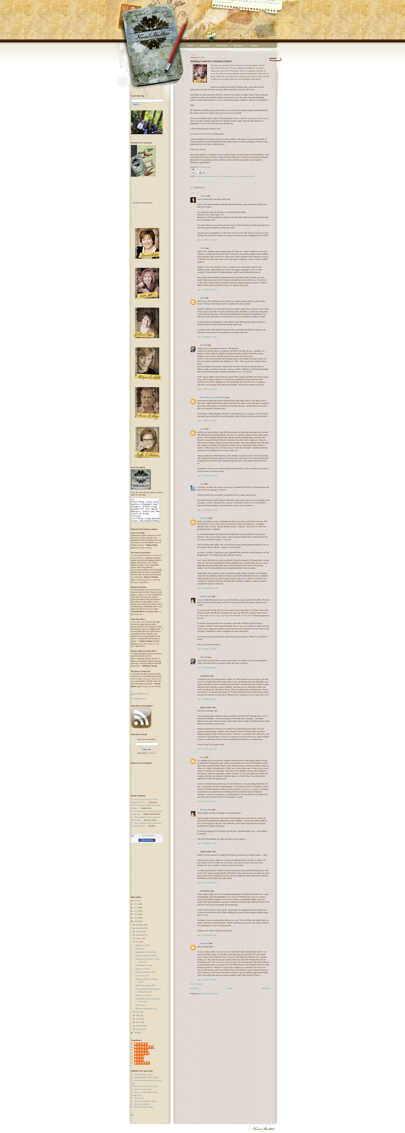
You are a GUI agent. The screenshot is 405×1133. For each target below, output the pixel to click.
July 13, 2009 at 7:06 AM (206, 240)
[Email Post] (229, 169)
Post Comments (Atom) (209, 993)
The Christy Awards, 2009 (145, 985)
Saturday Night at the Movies (146, 955)
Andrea (203, 195)
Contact (254, 45)
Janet (202, 297)
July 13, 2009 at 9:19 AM (206, 420)
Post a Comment (196, 984)
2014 (136, 904)
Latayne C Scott (143, 1053)
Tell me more (140, 1005)
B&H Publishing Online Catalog (146, 1077)
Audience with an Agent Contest (208, 176)
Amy (202, 483)
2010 (136, 918)
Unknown (204, 518)
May (138, 1015)
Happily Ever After (143, 945)
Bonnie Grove (142, 1044)
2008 (136, 1032)
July (138, 942)
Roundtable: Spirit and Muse (146, 952)
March (138, 1022)
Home (190, 45)
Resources (239, 45)
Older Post (265, 988)
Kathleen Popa (205, 596)
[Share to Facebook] (200, 172)
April (138, 1019)
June (138, 1012)
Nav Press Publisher (142, 1104)
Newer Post (194, 988)
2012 (136, 911)
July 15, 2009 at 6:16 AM (206, 749)
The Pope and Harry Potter (146, 972)
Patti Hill (203, 345)
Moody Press (139, 1098)
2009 (136, 921)
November (140, 928)
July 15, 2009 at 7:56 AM (206, 882)
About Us (205, 45)
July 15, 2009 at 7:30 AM (206, 801)
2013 (136, 907)
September (140, 935)
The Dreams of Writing (144, 965)
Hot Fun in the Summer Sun (146, 1008)
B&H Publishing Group (143, 1074)
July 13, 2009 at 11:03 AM (207, 588)
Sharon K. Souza (143, 1063)
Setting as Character (143, 969)
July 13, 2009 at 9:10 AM (206, 389)
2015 (136, 900)
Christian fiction (227, 176)
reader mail (238, 176)
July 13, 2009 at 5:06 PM (206, 699)
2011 (136, 914)
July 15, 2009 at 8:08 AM (206, 935)
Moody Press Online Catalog (145, 1101)
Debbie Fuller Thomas (145, 1047)
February (139, 1025)
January (139, 1029)
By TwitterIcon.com (138, 698)
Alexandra (204, 943)
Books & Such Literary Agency (146, 1086)
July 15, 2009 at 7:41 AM (206, 843)
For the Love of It (142, 975)
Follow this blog (147, 840)
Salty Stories (140, 948)
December (140, 924)
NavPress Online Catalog (143, 1107)
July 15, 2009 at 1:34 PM (206, 979)
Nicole (202, 248)
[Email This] (191, 172)
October (139, 931)
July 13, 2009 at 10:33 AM (207, 510)
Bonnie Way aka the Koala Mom (212, 397)
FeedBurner (151, 753)
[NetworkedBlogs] (146, 835)
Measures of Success (143, 995)
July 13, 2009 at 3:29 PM (206, 649)
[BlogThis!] (194, 172)
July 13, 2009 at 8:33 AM (206, 337)
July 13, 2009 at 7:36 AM (206, 289)
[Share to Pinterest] (203, 172)
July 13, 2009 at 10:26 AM (207, 475)
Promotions (221, 45)
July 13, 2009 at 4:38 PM (206, 667)
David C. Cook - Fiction (143, 1089)
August (139, 938)
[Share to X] (197, 172)
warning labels (249, 176)
